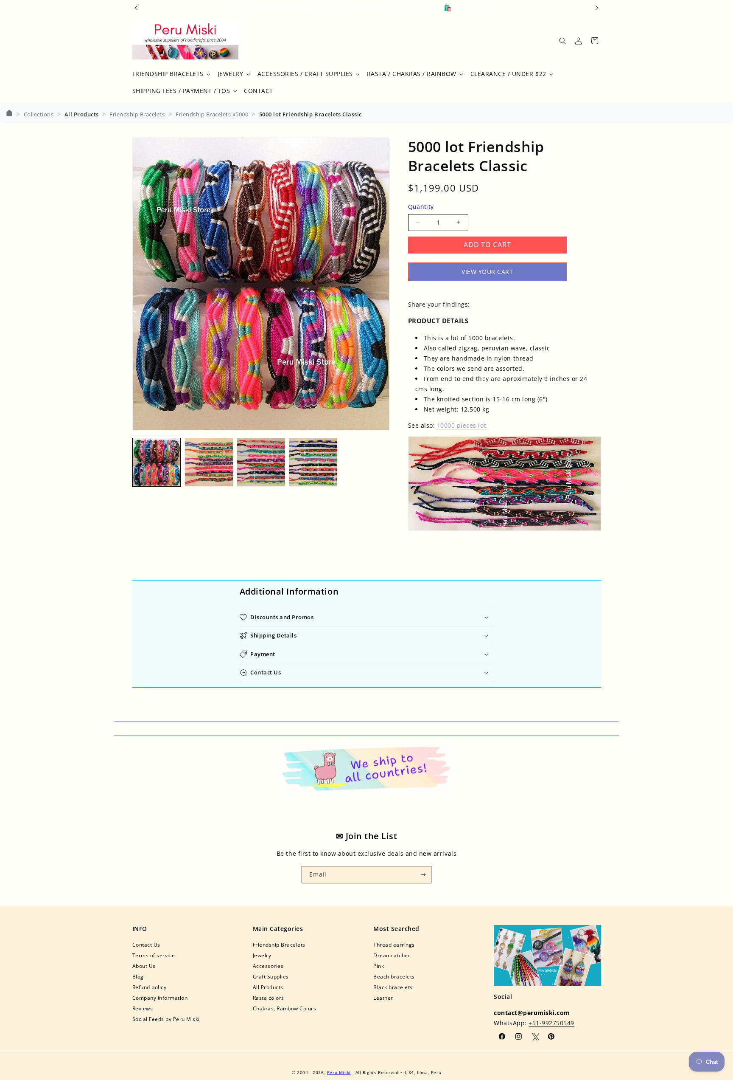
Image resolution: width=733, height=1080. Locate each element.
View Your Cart (487, 271)
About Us (144, 966)
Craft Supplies (271, 976)
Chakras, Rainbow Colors (284, 1008)
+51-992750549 (551, 1023)
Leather (383, 997)
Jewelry (262, 955)
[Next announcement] (597, 7)
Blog (138, 976)
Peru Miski (339, 1072)
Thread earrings (394, 944)
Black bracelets (393, 987)
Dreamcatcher (391, 955)
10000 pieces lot (461, 425)
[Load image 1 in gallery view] (156, 462)
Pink (378, 966)
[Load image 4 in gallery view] (313, 462)
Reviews (142, 1008)
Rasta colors (268, 997)
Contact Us (146, 944)
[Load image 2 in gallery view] (209, 462)
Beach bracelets (394, 976)
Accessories (268, 966)
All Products (268, 987)
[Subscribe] (423, 874)
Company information (160, 997)
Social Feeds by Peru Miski (166, 1019)
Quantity (421, 207)
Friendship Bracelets (279, 944)
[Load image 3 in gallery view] (261, 462)
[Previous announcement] (136, 7)
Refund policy (149, 987)
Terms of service (153, 955)
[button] (170, 74)
